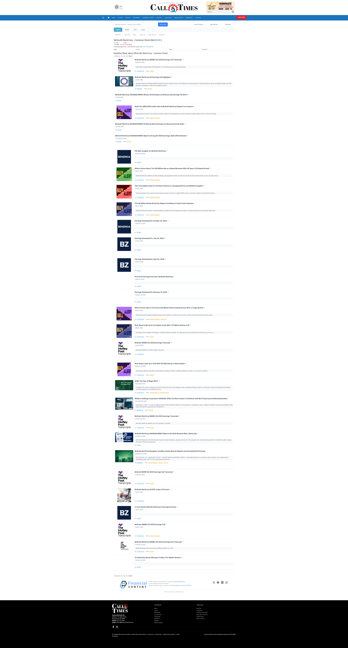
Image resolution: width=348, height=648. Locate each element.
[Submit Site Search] (233, 11)
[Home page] (174, 7)
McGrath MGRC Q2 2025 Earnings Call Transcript (154, 472)
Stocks (127, 30)
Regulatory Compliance (155, 118)
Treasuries (162, 35)
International (152, 35)
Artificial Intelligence (154, 392)
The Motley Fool (140, 71)
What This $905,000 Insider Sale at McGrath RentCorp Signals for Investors (165, 106)
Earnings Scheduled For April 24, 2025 (150, 259)
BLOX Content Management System (218, 634)
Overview (127, 35)
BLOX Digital (233, 634)
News (134, 35)
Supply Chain (163, 319)
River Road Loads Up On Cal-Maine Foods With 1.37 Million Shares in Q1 (163, 325)
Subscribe (241, 17)
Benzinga (139, 162)
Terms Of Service (186, 585)
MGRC (158, 40)
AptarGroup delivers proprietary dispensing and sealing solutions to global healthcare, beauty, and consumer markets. (172, 371)
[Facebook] (218, 585)
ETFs (135, 30)
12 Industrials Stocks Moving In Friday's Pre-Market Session (159, 557)
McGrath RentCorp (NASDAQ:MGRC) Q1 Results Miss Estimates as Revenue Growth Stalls (150, 124)
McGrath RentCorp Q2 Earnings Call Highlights (153, 77)
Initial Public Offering (164, 392)
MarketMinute (140, 410)
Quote (138, 49)
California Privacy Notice (169, 634)
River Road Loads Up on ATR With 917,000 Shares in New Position (161, 364)
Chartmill (119, 100)
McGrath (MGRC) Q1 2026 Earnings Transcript (153, 343)
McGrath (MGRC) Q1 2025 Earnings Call (151, 524)
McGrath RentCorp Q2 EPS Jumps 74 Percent (153, 489)
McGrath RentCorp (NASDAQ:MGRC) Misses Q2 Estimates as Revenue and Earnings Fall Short (152, 95)
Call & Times (124, 634)
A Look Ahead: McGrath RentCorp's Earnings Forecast (156, 507)
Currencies (142, 35)
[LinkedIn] (222, 585)
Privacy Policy (175, 585)
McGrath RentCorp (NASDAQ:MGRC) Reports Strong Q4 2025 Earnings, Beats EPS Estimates (151, 136)
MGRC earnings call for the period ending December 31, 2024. (155, 548)
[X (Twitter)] (214, 585)
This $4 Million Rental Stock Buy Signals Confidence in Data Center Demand (165, 203)
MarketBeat (139, 88)
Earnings (152, 71)
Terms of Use (151, 634)
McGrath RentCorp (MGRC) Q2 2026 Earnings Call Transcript (159, 60)
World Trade (157, 536)
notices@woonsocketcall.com (124, 622)
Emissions (152, 375)
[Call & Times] (132, 608)
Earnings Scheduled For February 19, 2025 (152, 292)
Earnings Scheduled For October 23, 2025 (152, 221)
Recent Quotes (198, 24)
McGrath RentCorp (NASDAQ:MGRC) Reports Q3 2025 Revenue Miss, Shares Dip (166, 433)
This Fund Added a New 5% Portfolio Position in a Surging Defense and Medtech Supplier (170, 186)
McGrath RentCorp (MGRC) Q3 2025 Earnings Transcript (157, 416)
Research (204, 49)
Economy (152, 336)
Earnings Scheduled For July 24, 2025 (150, 238)
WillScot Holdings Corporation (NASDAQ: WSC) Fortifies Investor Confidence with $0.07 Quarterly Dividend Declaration (181, 398)
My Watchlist (214, 24)
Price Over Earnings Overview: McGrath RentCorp (155, 277)
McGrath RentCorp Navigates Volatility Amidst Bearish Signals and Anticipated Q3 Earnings (170, 451)
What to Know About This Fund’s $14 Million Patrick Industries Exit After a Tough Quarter (170, 308)
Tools (143, 30)
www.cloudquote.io (179, 581)
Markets (118, 30)
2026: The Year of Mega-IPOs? (147, 381)
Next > (130, 56)
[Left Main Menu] (103, 18)
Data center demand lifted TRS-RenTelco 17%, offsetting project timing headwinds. (161, 67)
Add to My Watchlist (148, 46)
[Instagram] (226, 585)
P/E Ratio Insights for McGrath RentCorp (151, 151)
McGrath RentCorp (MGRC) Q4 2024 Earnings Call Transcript (159, 542)
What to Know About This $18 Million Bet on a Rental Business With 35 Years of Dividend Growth (173, 168)
